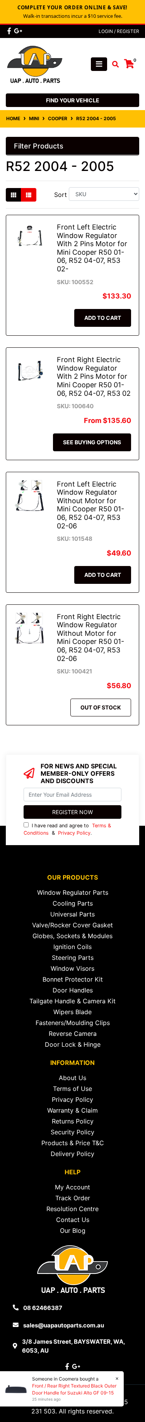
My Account (72, 1187)
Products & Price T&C (72, 1143)
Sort (60, 194)
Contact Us (72, 1220)
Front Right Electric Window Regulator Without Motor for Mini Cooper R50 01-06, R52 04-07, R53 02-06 (90, 638)
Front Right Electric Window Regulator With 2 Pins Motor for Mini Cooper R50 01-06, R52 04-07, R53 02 (94, 376)
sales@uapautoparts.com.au (63, 1325)
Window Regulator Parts (72, 892)
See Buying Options (92, 442)
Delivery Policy (72, 1154)
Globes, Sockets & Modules (72, 936)
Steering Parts (73, 957)
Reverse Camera (73, 1033)
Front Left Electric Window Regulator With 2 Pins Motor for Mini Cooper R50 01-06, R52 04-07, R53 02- (92, 248)
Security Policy (72, 1132)
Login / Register (119, 31)
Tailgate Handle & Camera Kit (72, 1001)
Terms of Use (72, 1088)
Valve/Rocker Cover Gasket (72, 925)
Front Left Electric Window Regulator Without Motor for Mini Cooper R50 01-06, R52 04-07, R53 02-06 (90, 505)
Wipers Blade (72, 1012)
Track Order (72, 1198)
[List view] (28, 195)
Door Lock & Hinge (73, 1044)
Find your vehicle (72, 100)
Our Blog (72, 1230)
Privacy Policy (74, 833)
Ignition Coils (72, 947)
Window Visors (72, 968)
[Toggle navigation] (99, 64)
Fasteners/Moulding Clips (73, 1023)
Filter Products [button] (38, 146)
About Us (72, 1078)
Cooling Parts (73, 903)
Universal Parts (72, 914)
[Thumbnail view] (13, 195)
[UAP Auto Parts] (35, 63)
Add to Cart (102, 317)
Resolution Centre (72, 1209)
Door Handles (73, 990)
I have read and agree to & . (67, 829)
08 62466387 (42, 1308)
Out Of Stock (100, 707)
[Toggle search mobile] (113, 64)
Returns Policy (73, 1121)
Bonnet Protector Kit (73, 979)
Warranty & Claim (72, 1110)
